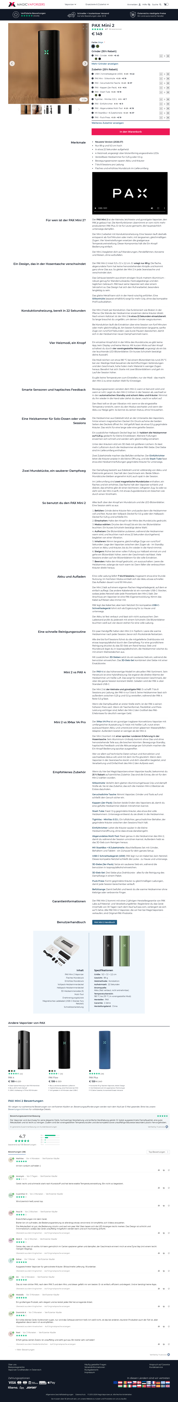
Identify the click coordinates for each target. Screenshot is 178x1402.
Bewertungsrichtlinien (18, 1109)
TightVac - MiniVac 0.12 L (105, 819)
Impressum (89, 1372)
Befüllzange (98, 889)
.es (158, 1386)
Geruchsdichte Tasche (104, 794)
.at (120, 1382)
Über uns (12, 1364)
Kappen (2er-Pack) (102, 803)
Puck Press (98, 881)
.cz (134, 1382)
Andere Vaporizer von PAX (26, 1022)
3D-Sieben (115, 657)
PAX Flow (53, 1077)
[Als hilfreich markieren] (159, 1170)
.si (153, 1386)
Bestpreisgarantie (16, 1367)
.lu (134, 1386)
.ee (144, 1382)
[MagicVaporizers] (26, 4)
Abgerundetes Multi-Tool (105, 836)
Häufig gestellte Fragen (95, 1364)
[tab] (89, 1101)
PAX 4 (100, 671)
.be (125, 1382)
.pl (139, 1386)
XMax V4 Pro (103, 721)
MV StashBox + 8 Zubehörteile (108, 847)
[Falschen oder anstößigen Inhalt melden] (169, 1170)
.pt (144, 1386)
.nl (168, 1382)
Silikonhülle (98, 298)
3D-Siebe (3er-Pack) (102, 864)
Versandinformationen (94, 1367)
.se (163, 1386)
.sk (149, 1386)
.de (158, 1382)
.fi (149, 1382)
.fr (153, 1382)
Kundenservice (156, 1367)
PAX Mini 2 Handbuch (104, 922)
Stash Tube (156, 459)
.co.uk (168, 1386)
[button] (85, 27)
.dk (139, 1382)
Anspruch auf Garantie (159, 1364)
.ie (125, 1386)
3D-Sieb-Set (128, 660)
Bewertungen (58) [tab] (17, 1152)
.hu (120, 1386)
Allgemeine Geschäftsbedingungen (59, 1394)
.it (130, 1386)
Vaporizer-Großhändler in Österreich (24, 1370)
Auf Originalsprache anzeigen (57, 1233)
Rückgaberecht (91, 1370)
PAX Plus (93, 1077)
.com (115, 1382)
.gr (163, 1382)
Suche (155, 4)
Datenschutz (80, 1394)
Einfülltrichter (157, 455)
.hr (130, 1382)
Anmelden (132, 4)
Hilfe (144, 4)
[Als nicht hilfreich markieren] (164, 1170)
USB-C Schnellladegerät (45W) (108, 856)
